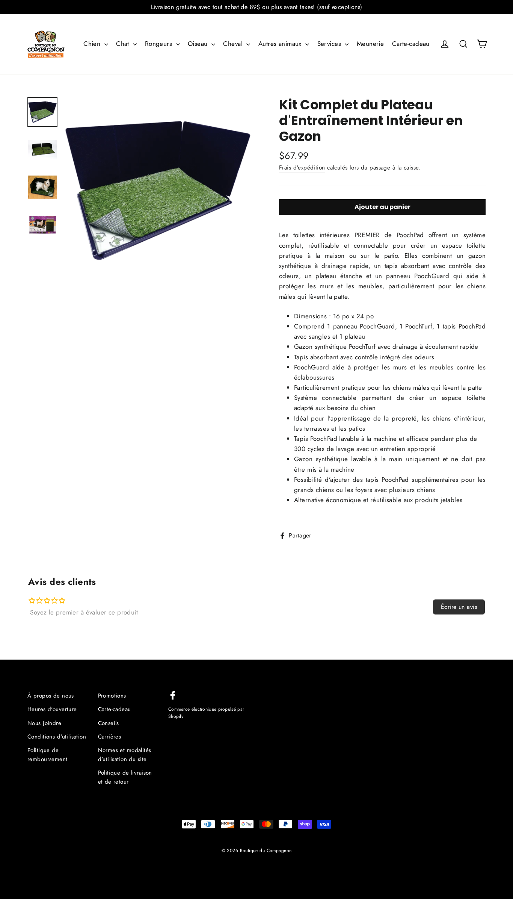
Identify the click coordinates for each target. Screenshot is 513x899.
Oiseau (199, 43)
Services (330, 43)
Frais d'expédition (302, 167)
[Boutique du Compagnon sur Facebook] (172, 695)
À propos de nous (50, 696)
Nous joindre (44, 723)
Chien (93, 43)
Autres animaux (280, 43)
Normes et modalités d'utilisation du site (124, 754)
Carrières (109, 737)
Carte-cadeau (411, 43)
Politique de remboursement (47, 754)
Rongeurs (159, 43)
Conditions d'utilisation (56, 737)
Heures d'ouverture (52, 709)
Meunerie (370, 43)
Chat (123, 43)
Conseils (108, 723)
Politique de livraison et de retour (125, 777)
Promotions (112, 696)
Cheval (233, 43)
